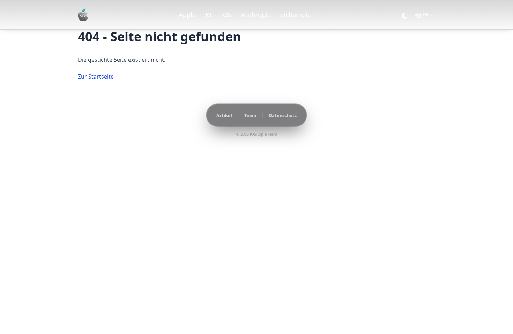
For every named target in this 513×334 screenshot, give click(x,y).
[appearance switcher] (404, 14)
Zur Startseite (96, 76)
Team (250, 115)
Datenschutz (283, 115)
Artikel (224, 115)
